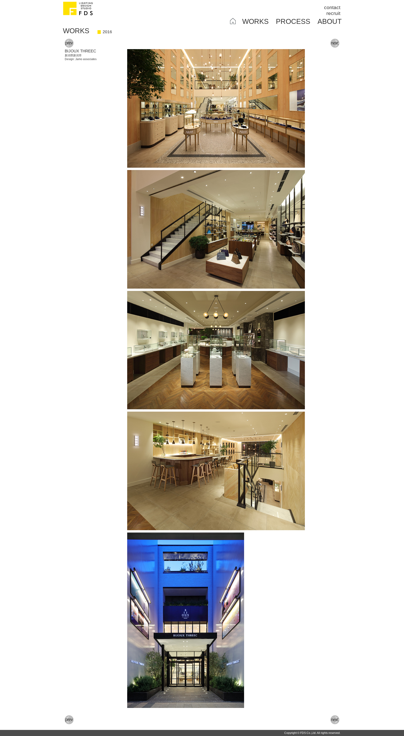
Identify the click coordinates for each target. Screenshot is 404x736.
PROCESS (293, 21)
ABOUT (329, 21)
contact (332, 7)
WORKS (255, 21)
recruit (333, 13)
